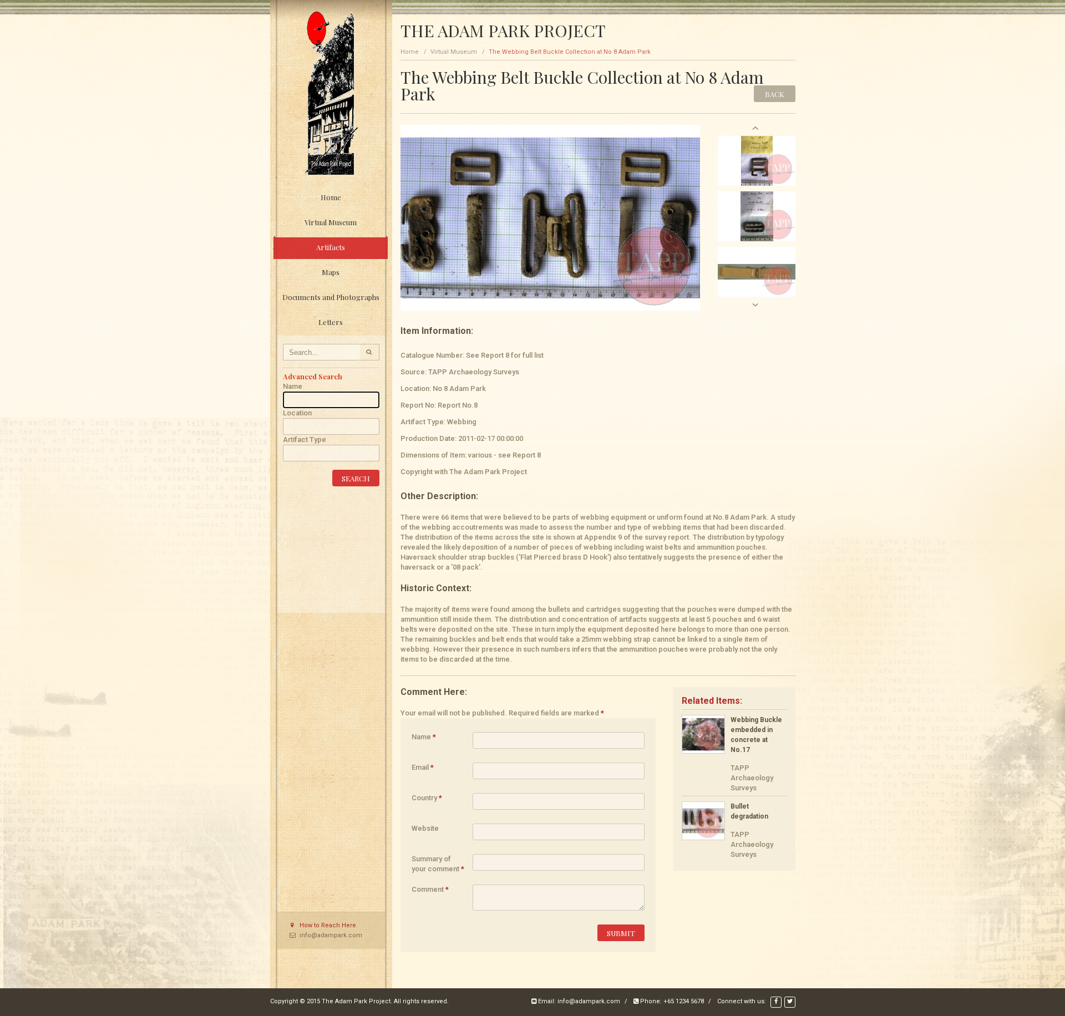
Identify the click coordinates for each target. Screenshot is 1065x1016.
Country (427, 798)
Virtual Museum (453, 51)
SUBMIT (621, 933)
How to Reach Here (328, 925)
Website (425, 828)
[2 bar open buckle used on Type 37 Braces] (756, 160)
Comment (430, 889)
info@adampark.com (331, 935)
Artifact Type (304, 439)
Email (423, 767)
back (774, 94)
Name (292, 386)
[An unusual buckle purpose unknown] (756, 215)
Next (755, 305)
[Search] (369, 352)
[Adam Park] (331, 92)
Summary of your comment (438, 863)
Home (331, 197)
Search (356, 478)
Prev (755, 127)
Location (297, 413)
